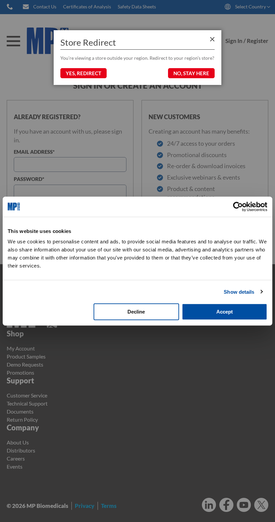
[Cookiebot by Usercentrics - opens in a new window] (238, 206)
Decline (136, 312)
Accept (224, 312)
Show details (239, 291)
